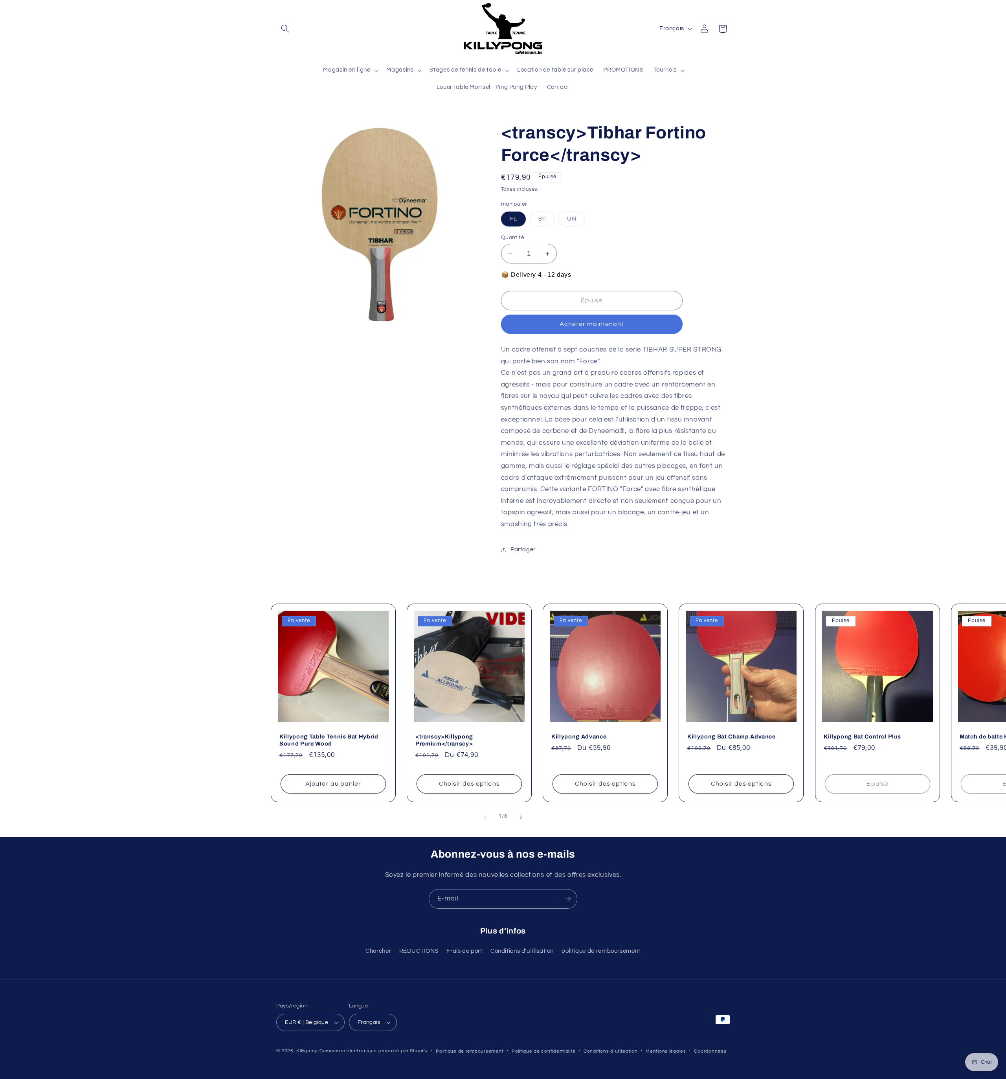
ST (546, 220)
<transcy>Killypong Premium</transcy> (444, 740)
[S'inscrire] (568, 898)
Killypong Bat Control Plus (862, 736)
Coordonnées (710, 1051)
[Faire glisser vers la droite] (520, 817)
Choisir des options (469, 784)
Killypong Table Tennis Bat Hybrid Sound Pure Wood (328, 740)
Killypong (307, 1051)
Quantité (512, 237)
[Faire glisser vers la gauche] (485, 817)
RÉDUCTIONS (419, 951)
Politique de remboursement (469, 1051)
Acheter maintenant (592, 324)
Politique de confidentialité (544, 1051)
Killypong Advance (578, 736)
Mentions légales (666, 1051)
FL (518, 220)
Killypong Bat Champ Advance (731, 736)
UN (576, 220)
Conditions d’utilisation (611, 1051)
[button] (285, 29)
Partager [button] (523, 549)
